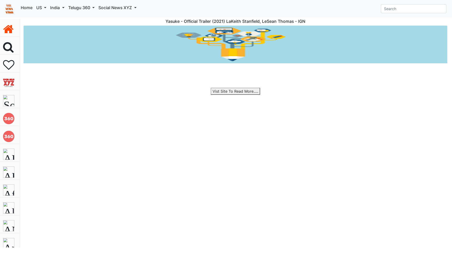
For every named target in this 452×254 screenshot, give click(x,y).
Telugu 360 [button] (79, 7)
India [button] (55, 7)
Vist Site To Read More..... (235, 91)
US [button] (39, 7)
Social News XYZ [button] (115, 7)
